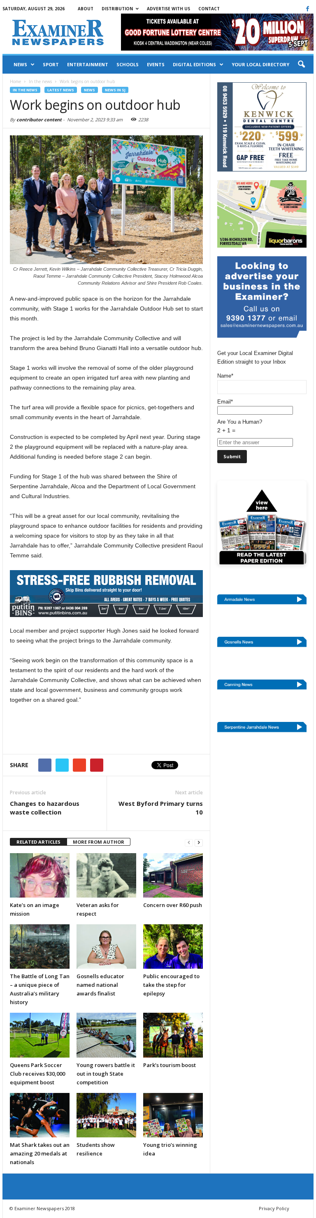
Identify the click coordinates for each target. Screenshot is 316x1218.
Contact (209, 9)
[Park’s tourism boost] (173, 1035)
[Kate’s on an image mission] (40, 875)
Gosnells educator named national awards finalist (100, 984)
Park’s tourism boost (169, 1065)
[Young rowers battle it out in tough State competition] (106, 1035)
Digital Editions (194, 64)
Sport (51, 64)
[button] (301, 65)
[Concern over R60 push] (173, 875)
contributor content (39, 119)
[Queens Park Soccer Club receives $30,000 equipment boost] (40, 1035)
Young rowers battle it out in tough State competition (106, 1073)
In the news (25, 90)
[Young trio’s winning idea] (173, 1115)
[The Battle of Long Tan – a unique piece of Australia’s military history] (40, 946)
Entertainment (87, 64)
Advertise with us (168, 9)
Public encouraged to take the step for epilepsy (171, 984)
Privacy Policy (274, 1208)
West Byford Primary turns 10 (160, 807)
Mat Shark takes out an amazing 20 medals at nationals (40, 1153)
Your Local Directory (260, 64)
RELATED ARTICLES (38, 842)
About (85, 9)
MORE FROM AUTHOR (98, 842)
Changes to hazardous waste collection (44, 807)
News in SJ (115, 90)
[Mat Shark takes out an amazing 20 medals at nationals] (40, 1115)
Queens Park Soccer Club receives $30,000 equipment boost (37, 1073)
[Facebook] (307, 9)
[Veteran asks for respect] (106, 875)
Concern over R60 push (172, 905)
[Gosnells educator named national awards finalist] (106, 946)
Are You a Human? (239, 426)
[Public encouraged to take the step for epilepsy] (173, 946)
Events (156, 64)
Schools (127, 64)
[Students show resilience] (106, 1115)
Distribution (117, 9)
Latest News (60, 90)
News (20, 64)
